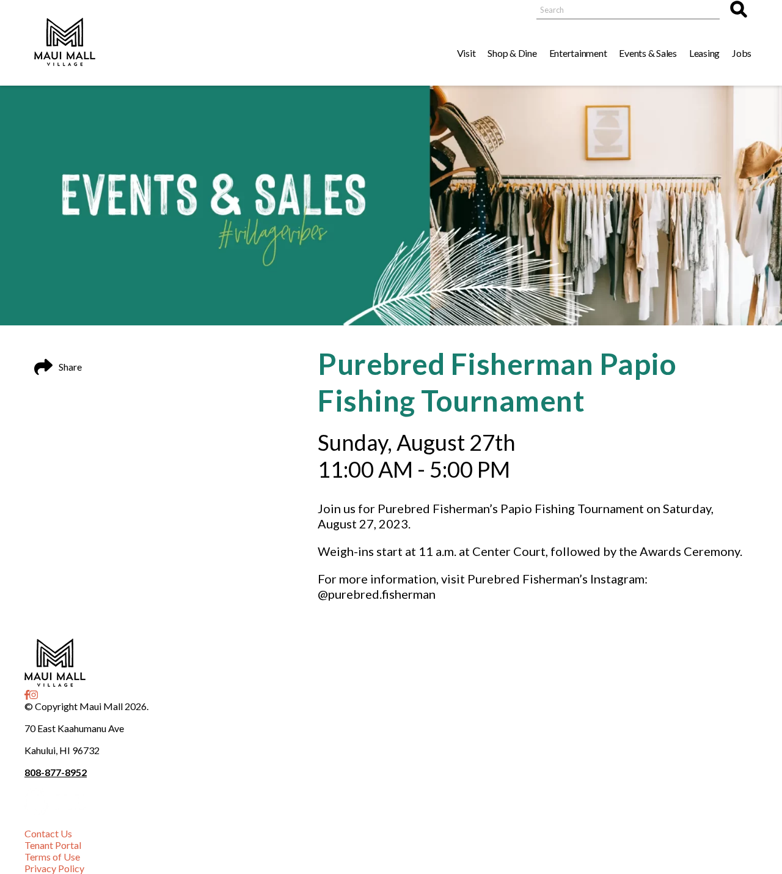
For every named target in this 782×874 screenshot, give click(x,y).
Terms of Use (52, 856)
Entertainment (578, 53)
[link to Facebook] (26, 694)
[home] (64, 43)
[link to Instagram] (33, 694)
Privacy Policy (54, 868)
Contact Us (48, 833)
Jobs (741, 53)
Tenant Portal (52, 845)
